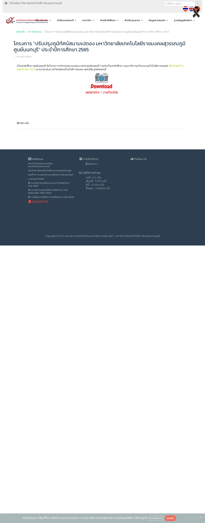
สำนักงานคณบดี (65, 20)
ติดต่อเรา (92, 163)
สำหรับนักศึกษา (108, 20)
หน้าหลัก (20, 31)
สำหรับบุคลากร (132, 20)
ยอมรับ (170, 518)
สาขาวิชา (86, 20)
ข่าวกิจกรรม (35, 31)
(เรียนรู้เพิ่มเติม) (156, 518)
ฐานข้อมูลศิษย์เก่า (183, 20)
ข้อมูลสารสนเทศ (157, 20)
